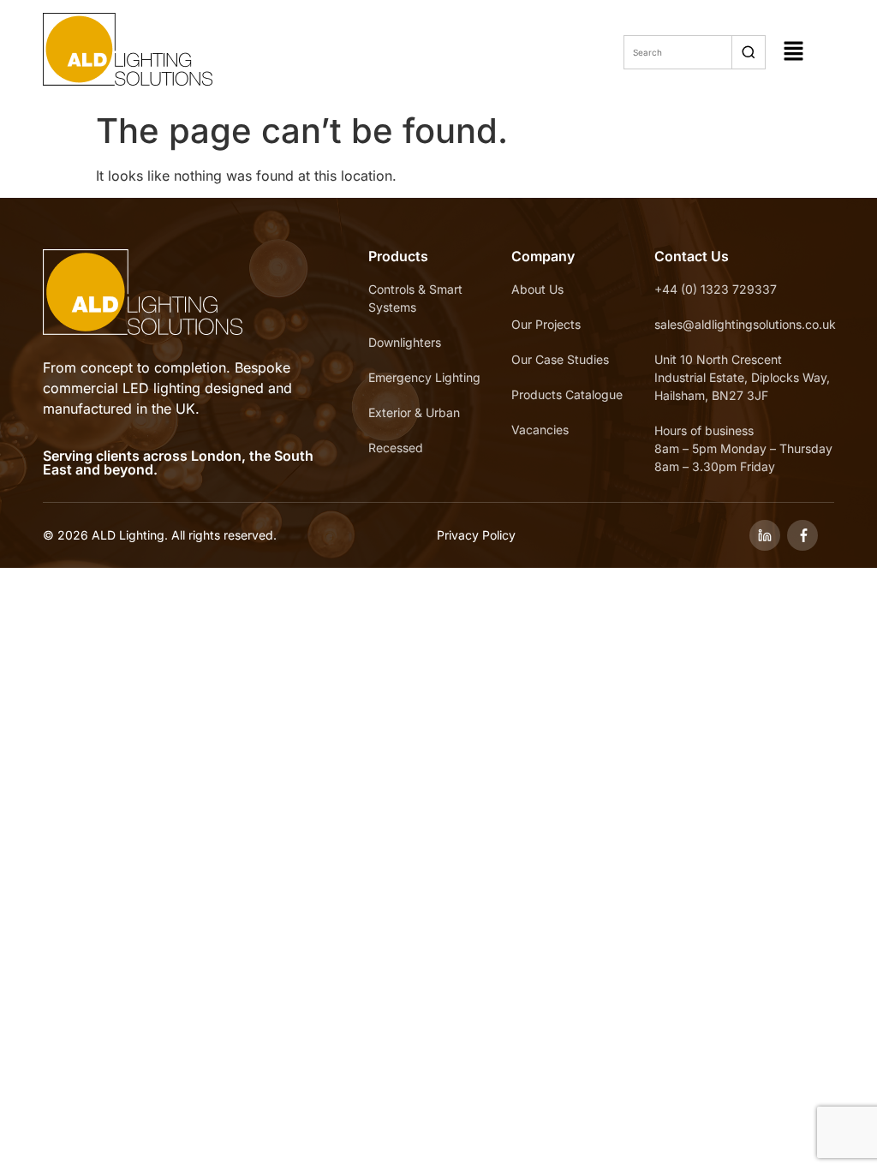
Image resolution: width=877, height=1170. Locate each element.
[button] (793, 52)
